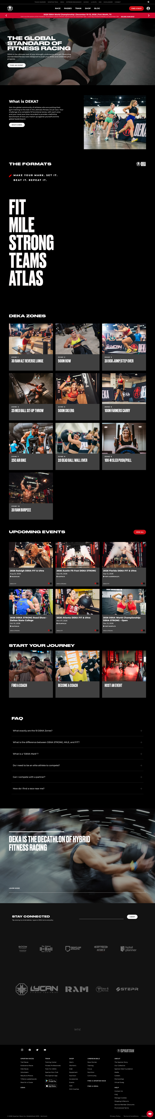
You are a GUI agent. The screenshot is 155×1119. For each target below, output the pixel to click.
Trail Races (24, 1062)
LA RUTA (94, 2)
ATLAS (26, 278)
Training (91, 1065)
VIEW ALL (140, 532)
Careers (117, 1076)
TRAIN (47, 1059)
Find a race (136, 8)
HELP (117, 1087)
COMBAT (118, 2)
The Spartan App (51, 1076)
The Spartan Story (121, 1062)
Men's (71, 1062)
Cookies (145, 1116)
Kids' (71, 1069)
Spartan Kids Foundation (124, 1069)
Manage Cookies (121, 1098)
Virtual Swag (119, 1082)
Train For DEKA (50, 1069)
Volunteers (24, 1072)
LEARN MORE (14, 888)
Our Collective (120, 1065)
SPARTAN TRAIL (53, 2)
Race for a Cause (27, 1082)
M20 (100, 2)
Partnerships (119, 1079)
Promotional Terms (122, 1108)
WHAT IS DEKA (17, 125)
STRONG (31, 242)
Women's (72, 1065)
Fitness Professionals (53, 1065)
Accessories (73, 1079)
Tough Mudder (40, 2)
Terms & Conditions (131, 1116)
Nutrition (72, 1076)
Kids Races (24, 1069)
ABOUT (117, 1059)
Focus (90, 1069)
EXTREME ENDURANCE (73, 2)
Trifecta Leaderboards (29, 1079)
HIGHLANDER (108, 2)
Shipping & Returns (122, 1101)
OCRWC (86, 2)
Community (92, 1076)
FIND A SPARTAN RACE (97, 1081)
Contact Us (119, 1091)
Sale (70, 1086)
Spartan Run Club (51, 1072)
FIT (17, 207)
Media (117, 1072)
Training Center (51, 1062)
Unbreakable (94, 1059)
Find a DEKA (93, 1086)
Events (71, 1082)
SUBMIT (132, 917)
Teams (28, 260)
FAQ (116, 1094)
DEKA (62, 2)
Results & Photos (27, 1076)
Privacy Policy (115, 1116)
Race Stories (92, 1062)
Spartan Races (27, 1059)
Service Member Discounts (124, 1105)
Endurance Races (27, 1065)
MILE (22, 225)
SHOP (71, 1059)
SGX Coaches (74, 1089)
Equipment (73, 1072)
